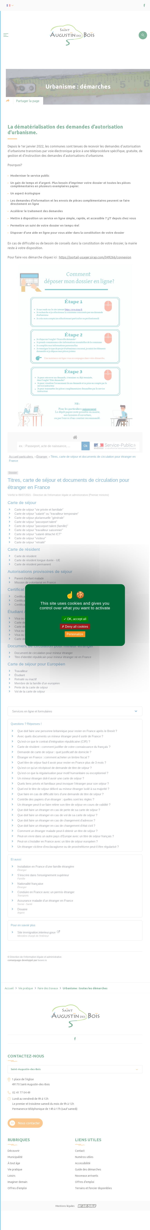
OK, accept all (76, 619)
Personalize (75, 634)
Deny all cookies (76, 626)
